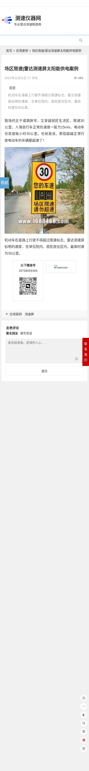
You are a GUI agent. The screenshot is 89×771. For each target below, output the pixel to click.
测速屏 (29, 314)
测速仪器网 (28, 18)
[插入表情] (76, 359)
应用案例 (22, 50)
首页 (9, 50)
